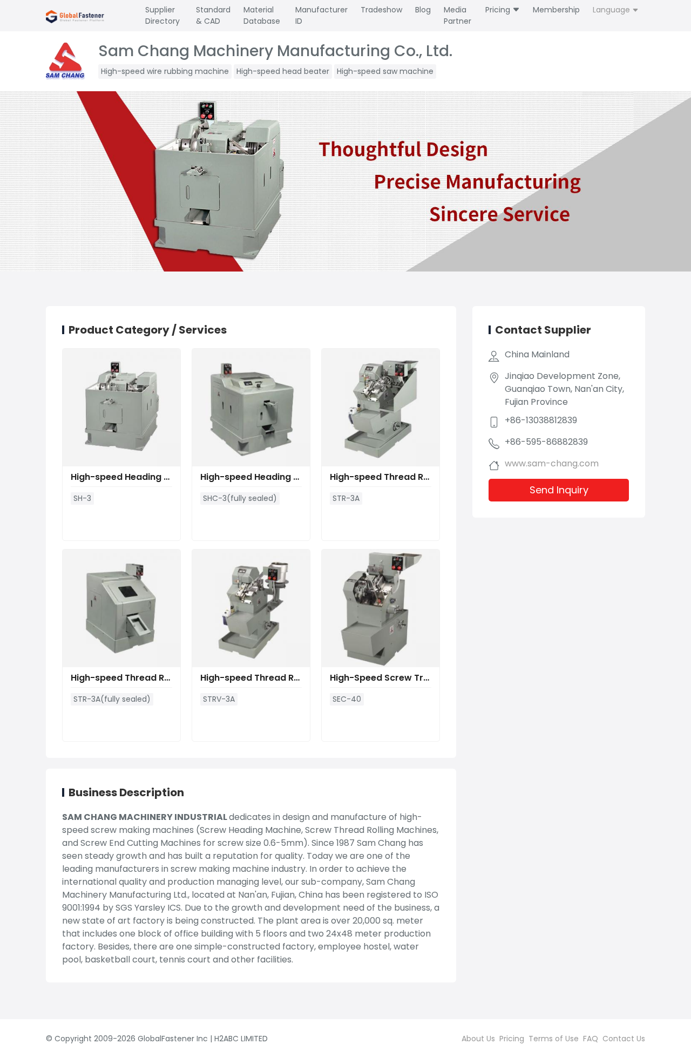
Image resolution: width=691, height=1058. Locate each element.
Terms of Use (554, 1038)
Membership (556, 9)
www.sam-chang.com (552, 463)
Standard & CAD (213, 15)
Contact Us (623, 1038)
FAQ (590, 1038)
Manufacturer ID (321, 15)
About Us (478, 1038)
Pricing (498, 9)
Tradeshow (381, 9)
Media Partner (457, 15)
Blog (423, 9)
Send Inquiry (559, 490)
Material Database (261, 15)
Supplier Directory (162, 15)
